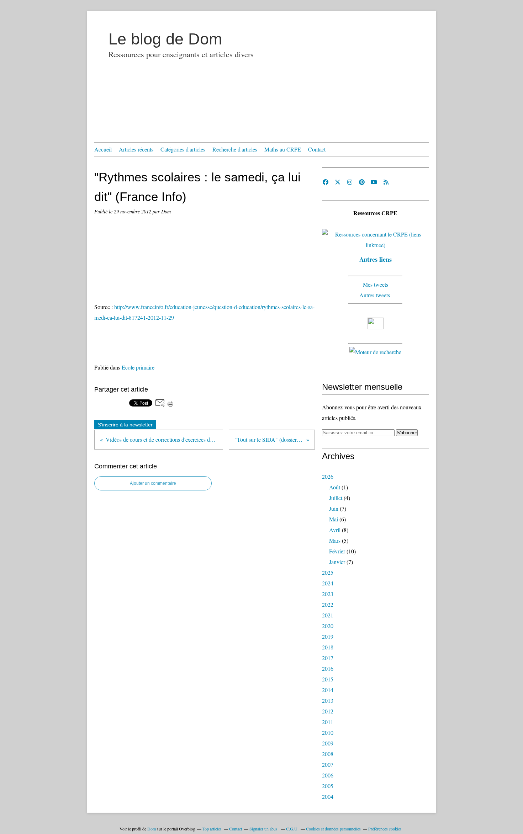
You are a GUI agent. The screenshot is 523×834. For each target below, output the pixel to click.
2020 (327, 626)
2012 (327, 711)
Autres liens (375, 259)
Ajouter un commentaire (153, 483)
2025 (327, 572)
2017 (327, 658)
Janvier (337, 561)
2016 (327, 668)
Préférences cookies (385, 829)
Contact (317, 149)
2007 (327, 764)
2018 (327, 647)
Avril (334, 529)
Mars (334, 540)
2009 (327, 743)
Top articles (212, 829)
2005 (327, 786)
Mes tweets (375, 284)
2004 (327, 796)
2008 (327, 754)
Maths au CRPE (282, 149)
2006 (327, 775)
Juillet (335, 497)
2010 (327, 732)
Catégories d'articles (182, 149)
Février (337, 551)
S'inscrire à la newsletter (125, 424)
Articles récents (136, 149)
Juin (333, 508)
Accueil (103, 149)
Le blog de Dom (165, 39)
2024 (327, 583)
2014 (327, 690)
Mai (333, 519)
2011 (327, 722)
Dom (151, 829)
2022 (327, 604)
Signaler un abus (264, 829)
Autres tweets (375, 295)
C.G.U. (292, 829)
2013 (327, 700)
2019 (327, 636)
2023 (327, 593)
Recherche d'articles (234, 149)
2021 (327, 615)
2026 (327, 476)
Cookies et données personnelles (333, 829)
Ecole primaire (138, 367)
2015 (327, 679)
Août (334, 487)
